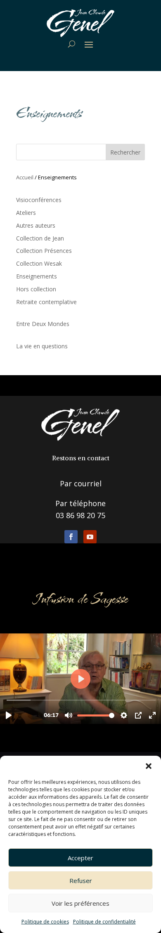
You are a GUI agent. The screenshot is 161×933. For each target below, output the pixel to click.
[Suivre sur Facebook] (71, 536)
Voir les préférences (80, 903)
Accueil (24, 177)
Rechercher (125, 152)
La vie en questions (42, 346)
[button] (148, 766)
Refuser (80, 880)
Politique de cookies (45, 921)
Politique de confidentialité (104, 921)
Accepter (80, 858)
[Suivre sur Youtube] (90, 536)
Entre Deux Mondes (42, 324)
